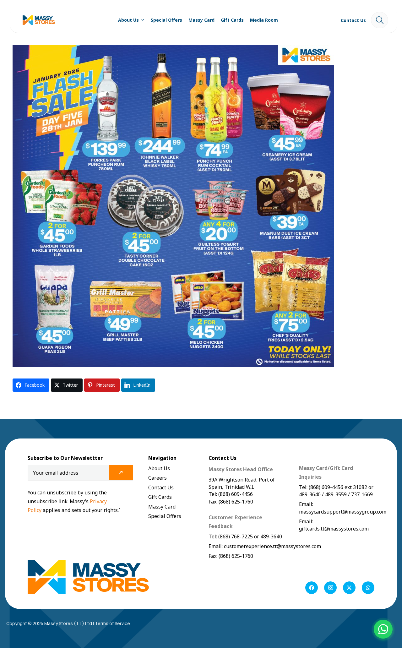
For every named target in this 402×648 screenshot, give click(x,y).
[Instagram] (330, 587)
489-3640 (270, 536)
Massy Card (162, 506)
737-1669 (362, 494)
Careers (157, 477)
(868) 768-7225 (235, 536)
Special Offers (164, 516)
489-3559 (336, 494)
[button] (141, 20)
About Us (159, 468)
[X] (349, 587)
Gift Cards (160, 496)
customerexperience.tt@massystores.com (272, 546)
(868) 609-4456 (326, 487)
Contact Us (161, 487)
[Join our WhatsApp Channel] (383, 629)
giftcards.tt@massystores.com (334, 528)
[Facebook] (311, 587)
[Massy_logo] (39, 20)
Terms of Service (112, 623)
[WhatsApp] (368, 587)
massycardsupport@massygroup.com (342, 511)
